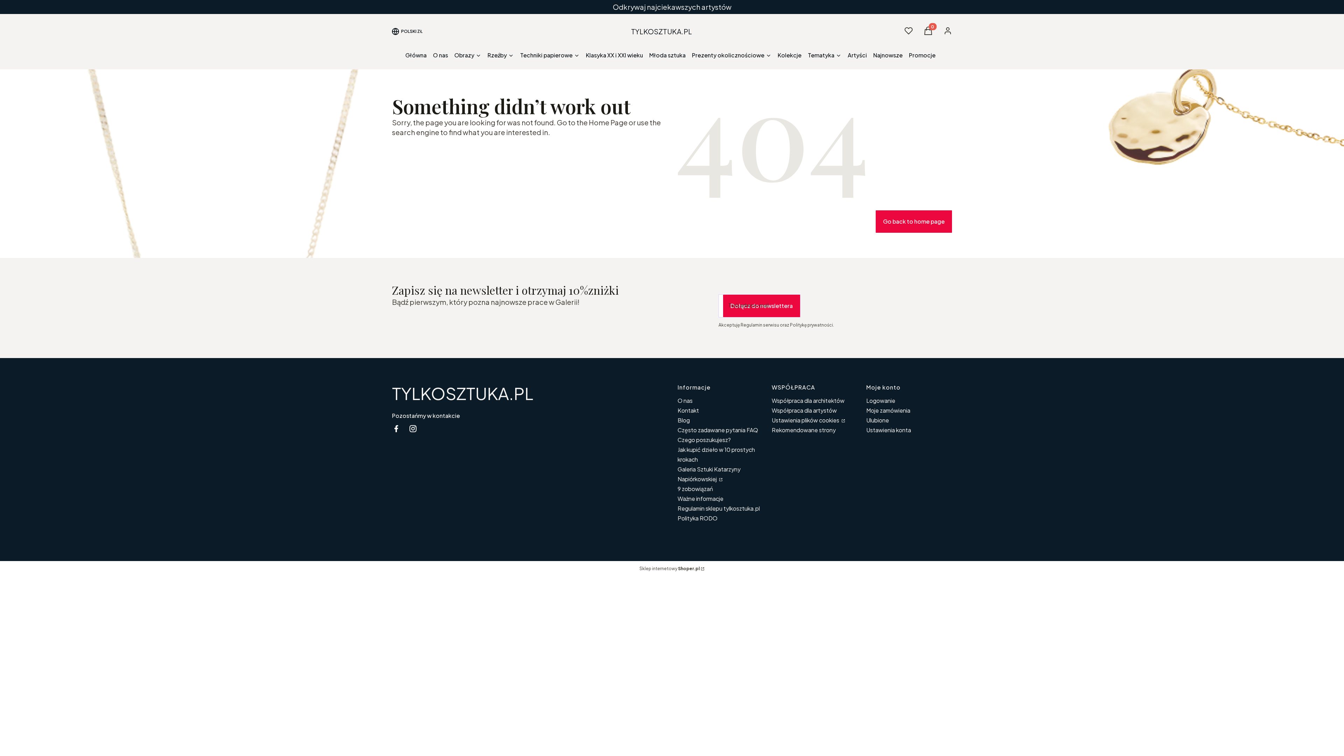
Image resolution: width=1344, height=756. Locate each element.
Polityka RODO (698, 518)
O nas (685, 400)
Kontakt (688, 410)
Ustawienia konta (888, 430)
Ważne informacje (700, 498)
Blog (684, 420)
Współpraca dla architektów (808, 400)
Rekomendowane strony (804, 430)
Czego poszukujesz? (704, 439)
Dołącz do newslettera (761, 305)
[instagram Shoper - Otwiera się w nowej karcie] (413, 428)
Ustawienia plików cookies (806, 420)
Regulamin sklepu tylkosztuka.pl (719, 508)
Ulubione (877, 420)
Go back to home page (914, 221)
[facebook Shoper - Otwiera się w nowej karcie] (396, 428)
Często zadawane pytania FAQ (718, 430)
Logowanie (880, 400)
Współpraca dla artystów (804, 410)
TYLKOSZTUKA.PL (462, 393)
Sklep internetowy (669, 568)
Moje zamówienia (888, 410)
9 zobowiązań (695, 488)
